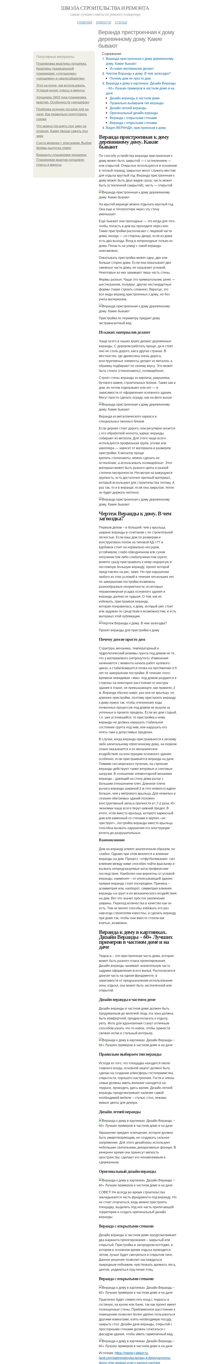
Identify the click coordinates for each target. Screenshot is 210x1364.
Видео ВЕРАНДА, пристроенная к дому (136, 127)
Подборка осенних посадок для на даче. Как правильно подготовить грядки (62, 114)
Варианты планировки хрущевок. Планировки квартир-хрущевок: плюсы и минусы (61, 160)
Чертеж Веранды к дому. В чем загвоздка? (138, 73)
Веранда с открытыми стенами (133, 117)
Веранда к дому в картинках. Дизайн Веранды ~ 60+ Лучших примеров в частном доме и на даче (141, 88)
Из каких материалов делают (132, 68)
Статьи (121, 22)
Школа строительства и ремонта (105, 7)
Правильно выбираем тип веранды (137, 103)
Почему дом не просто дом (130, 78)
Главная (84, 22)
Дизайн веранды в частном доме (135, 98)
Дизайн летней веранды (128, 107)
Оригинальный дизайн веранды (134, 112)
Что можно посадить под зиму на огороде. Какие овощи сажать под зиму (62, 131)
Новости (103, 22)
